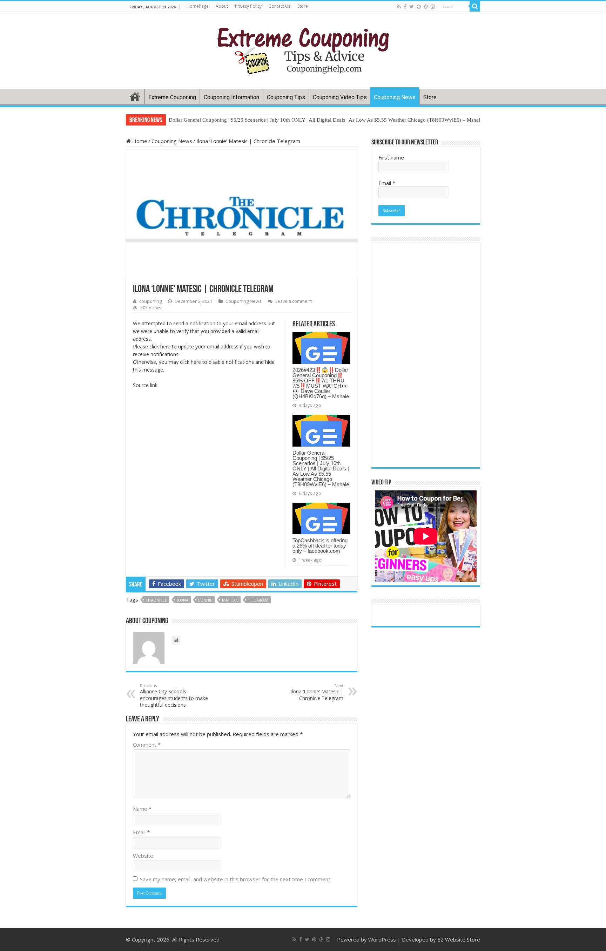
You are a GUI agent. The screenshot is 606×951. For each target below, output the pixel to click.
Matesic (230, 600)
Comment (147, 744)
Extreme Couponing (172, 97)
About (222, 6)
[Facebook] (405, 6)
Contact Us (279, 6)
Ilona (182, 600)
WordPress (382, 939)
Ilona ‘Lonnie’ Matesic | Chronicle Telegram (316, 692)
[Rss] (399, 6)
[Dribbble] (426, 6)
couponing (150, 301)
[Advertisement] (241, 625)
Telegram (258, 600)
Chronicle (156, 600)
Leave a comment (293, 301)
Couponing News (395, 97)
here (165, 346)
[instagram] (433, 6)
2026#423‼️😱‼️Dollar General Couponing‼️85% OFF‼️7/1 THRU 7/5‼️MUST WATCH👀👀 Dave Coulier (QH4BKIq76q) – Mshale (320, 383)
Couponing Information (231, 97)
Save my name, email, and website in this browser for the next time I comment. (235, 879)
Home (135, 96)
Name (142, 808)
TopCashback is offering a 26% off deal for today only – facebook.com (320, 545)
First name (391, 157)
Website (143, 855)
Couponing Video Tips (340, 97)
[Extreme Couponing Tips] (303, 49)
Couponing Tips (286, 97)
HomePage (198, 6)
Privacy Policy (248, 6)
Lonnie (205, 600)
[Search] (475, 6)
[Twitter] (412, 6)
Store (302, 6)
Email (141, 832)
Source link (145, 385)
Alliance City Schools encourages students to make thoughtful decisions (174, 695)
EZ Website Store (458, 939)
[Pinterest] (419, 6)
